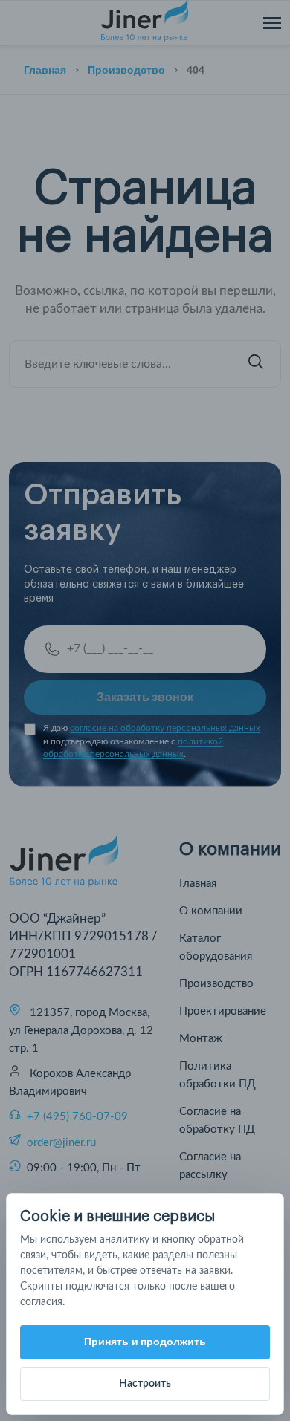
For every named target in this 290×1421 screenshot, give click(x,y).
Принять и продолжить (145, 1341)
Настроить (145, 1384)
